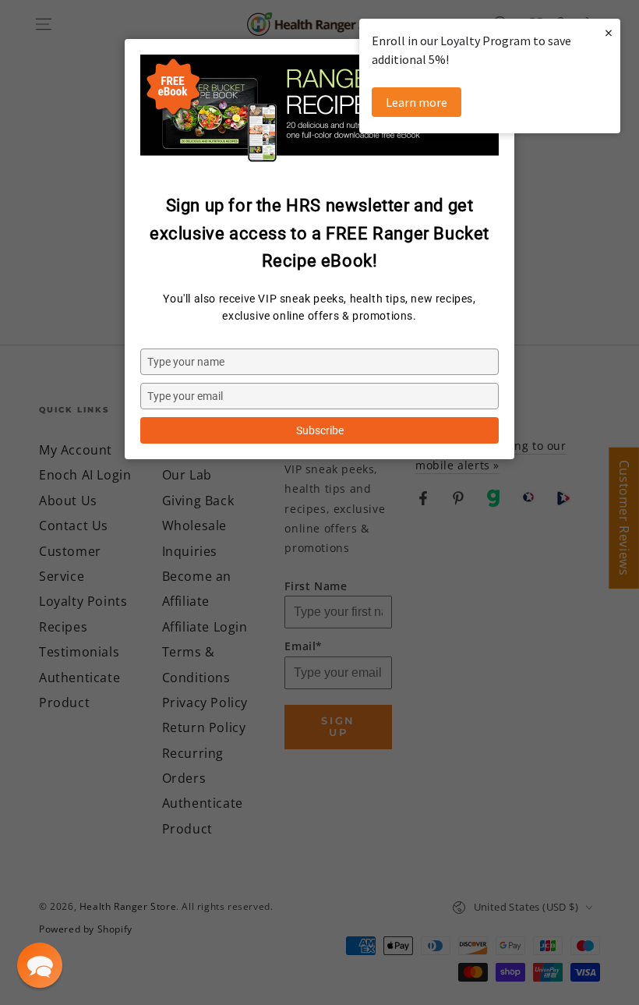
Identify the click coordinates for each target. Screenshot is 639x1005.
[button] (39, 965)
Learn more (416, 102)
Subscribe (320, 430)
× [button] (609, 32)
